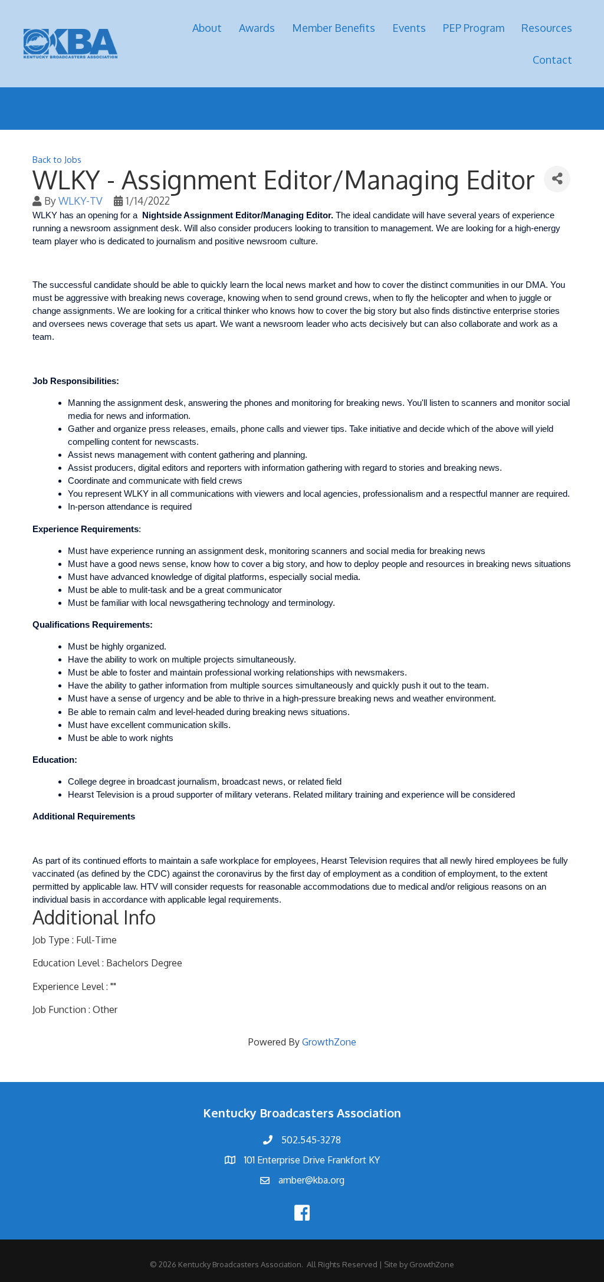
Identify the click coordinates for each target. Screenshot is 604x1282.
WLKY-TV (80, 200)
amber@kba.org (311, 1180)
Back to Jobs (56, 159)
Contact (552, 59)
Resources (546, 27)
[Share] (557, 179)
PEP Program (473, 27)
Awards (257, 27)
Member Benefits (333, 27)
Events (409, 27)
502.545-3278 (311, 1140)
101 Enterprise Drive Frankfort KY (312, 1160)
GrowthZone (329, 1042)
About (207, 27)
